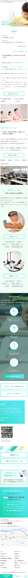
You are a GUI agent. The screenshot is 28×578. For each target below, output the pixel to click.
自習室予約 (3, 563)
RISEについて (13, 94)
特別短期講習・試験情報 (6, 558)
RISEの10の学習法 (18, 99)
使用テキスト (5, 244)
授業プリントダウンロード (21, 563)
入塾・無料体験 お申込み (6, 576)
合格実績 (3, 101)
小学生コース (13, 237)
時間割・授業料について (17, 244)
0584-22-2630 (14, 497)
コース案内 (16, 101)
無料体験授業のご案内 (17, 246)
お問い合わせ (18, 576)
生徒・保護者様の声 (19, 560)
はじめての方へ (13, 155)
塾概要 (9, 160)
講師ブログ (17, 565)
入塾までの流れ (4, 164)
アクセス (17, 160)
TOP (2, 551)
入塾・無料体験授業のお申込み (14, 510)
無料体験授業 (4, 560)
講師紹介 (3, 420)
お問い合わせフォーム (13, 504)
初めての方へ (4, 553)
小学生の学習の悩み (9, 241)
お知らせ (3, 565)
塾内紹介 (24, 160)
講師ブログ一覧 (4, 418)
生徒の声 (7, 246)
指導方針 (19, 241)
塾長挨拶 (3, 160)
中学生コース (13, 276)
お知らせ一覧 (21, 46)
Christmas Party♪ (6, 441)
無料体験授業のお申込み (13, 376)
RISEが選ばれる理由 (6, 99)
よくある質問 (4, 567)
